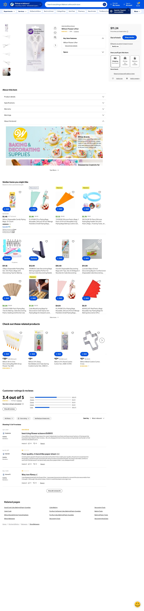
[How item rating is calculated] (23, 404)
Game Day (117, 11)
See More (53, 170)
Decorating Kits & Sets (101, 518)
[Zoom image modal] (55, 37)
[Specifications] (103, 103)
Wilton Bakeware (9, 518)
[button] (115, 4)
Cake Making (53, 507)
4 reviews (19, 400)
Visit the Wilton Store (68, 26)
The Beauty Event (104, 11)
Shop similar (129, 37)
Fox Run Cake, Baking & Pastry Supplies (61, 515)
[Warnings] (103, 115)
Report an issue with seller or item (124, 73)
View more (53, 317)
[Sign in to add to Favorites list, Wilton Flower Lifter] (55, 33)
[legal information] (127, 31)
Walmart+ (126, 11)
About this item (10, 90)
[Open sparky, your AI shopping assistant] (137, 604)
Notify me (115, 46)
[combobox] (76, 4)
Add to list (119, 78)
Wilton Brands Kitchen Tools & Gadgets (16, 515)
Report (42, 443)
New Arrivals (92, 11)
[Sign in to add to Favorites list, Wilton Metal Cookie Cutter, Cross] (98, 332)
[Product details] (103, 96)
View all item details (71, 46)
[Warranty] (103, 109)
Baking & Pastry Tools (101, 515)
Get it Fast (72, 11)
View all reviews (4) (54, 491)
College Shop (61, 11)
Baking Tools (99, 511)
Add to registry (135, 78)
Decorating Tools (100, 507)
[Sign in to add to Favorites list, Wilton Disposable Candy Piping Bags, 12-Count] (20, 192)
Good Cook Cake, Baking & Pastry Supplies (17, 507)
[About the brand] (103, 121)
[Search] (104, 4)
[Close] (39, 11)
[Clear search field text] (99, 4)
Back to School (48, 11)
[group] (70, 31)
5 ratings (76, 31)
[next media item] (55, 45)
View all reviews (9, 409)
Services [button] (21, 11)
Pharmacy (81, 11)
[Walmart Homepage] (5, 4)
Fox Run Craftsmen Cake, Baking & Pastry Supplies (65, 511)
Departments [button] (8, 11)
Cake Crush (7, 511)
